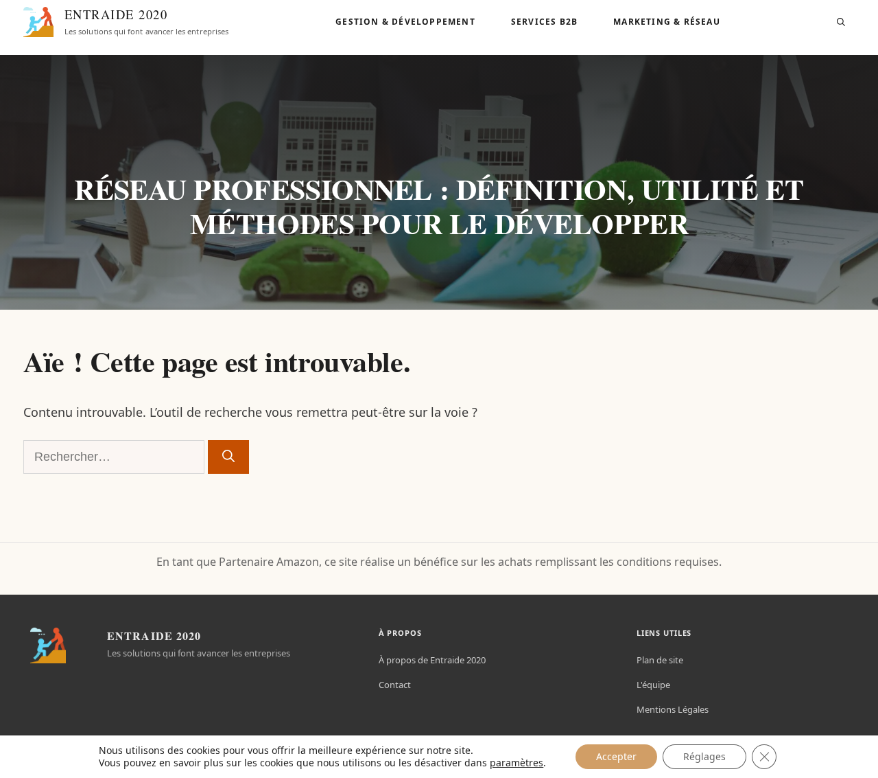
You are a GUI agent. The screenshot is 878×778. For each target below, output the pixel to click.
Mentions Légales (673, 709)
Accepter (616, 756)
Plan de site (660, 660)
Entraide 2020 (115, 14)
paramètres (516, 763)
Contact (395, 684)
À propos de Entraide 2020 (432, 660)
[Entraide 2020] (38, 22)
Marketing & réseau (666, 21)
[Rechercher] (228, 457)
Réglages (704, 756)
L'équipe (653, 684)
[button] (841, 22)
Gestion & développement (405, 21)
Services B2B (544, 21)
